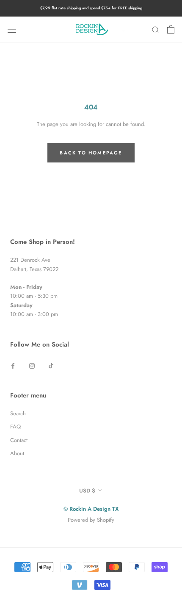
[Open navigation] (12, 29)
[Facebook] (13, 365)
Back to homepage (91, 152)
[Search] (156, 29)
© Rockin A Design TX (91, 509)
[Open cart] (170, 29)
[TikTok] (51, 365)
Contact (19, 440)
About (17, 453)
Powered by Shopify (91, 520)
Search (18, 413)
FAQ (15, 427)
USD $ (87, 491)
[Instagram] (32, 365)
